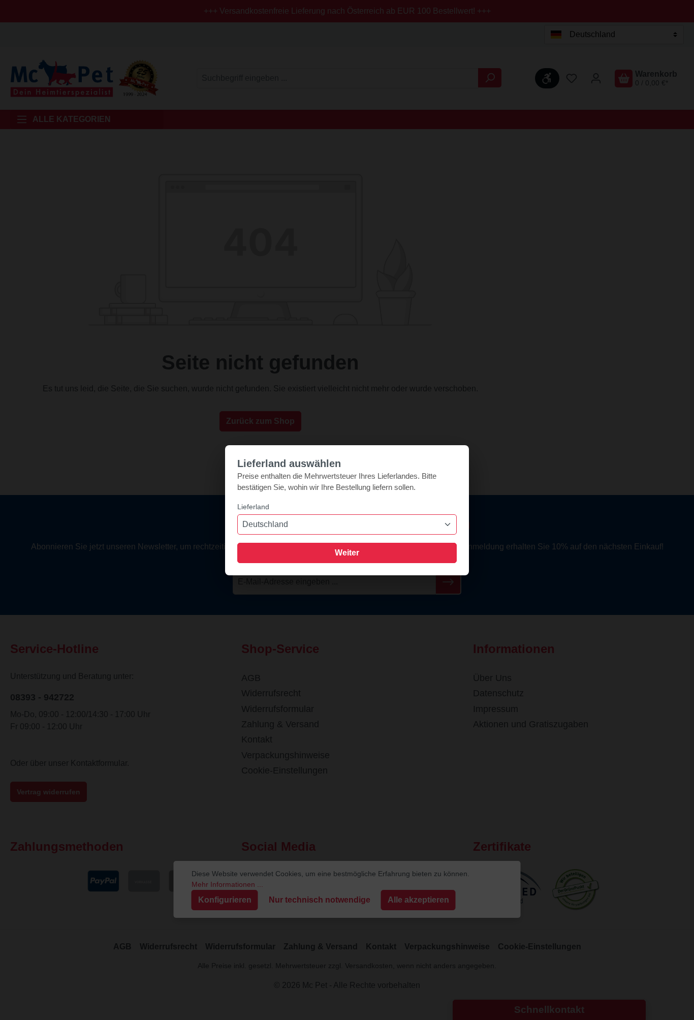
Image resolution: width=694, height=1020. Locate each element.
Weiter (347, 552)
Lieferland (253, 507)
